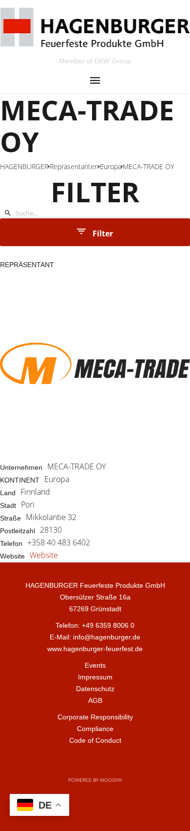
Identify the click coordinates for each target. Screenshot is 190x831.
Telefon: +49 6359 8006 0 (95, 625)
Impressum (95, 677)
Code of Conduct (95, 740)
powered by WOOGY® (95, 779)
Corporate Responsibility (95, 717)
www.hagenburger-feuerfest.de (95, 649)
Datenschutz (95, 689)
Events (95, 665)
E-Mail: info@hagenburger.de (95, 637)
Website (44, 555)
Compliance (95, 729)
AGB (95, 700)
